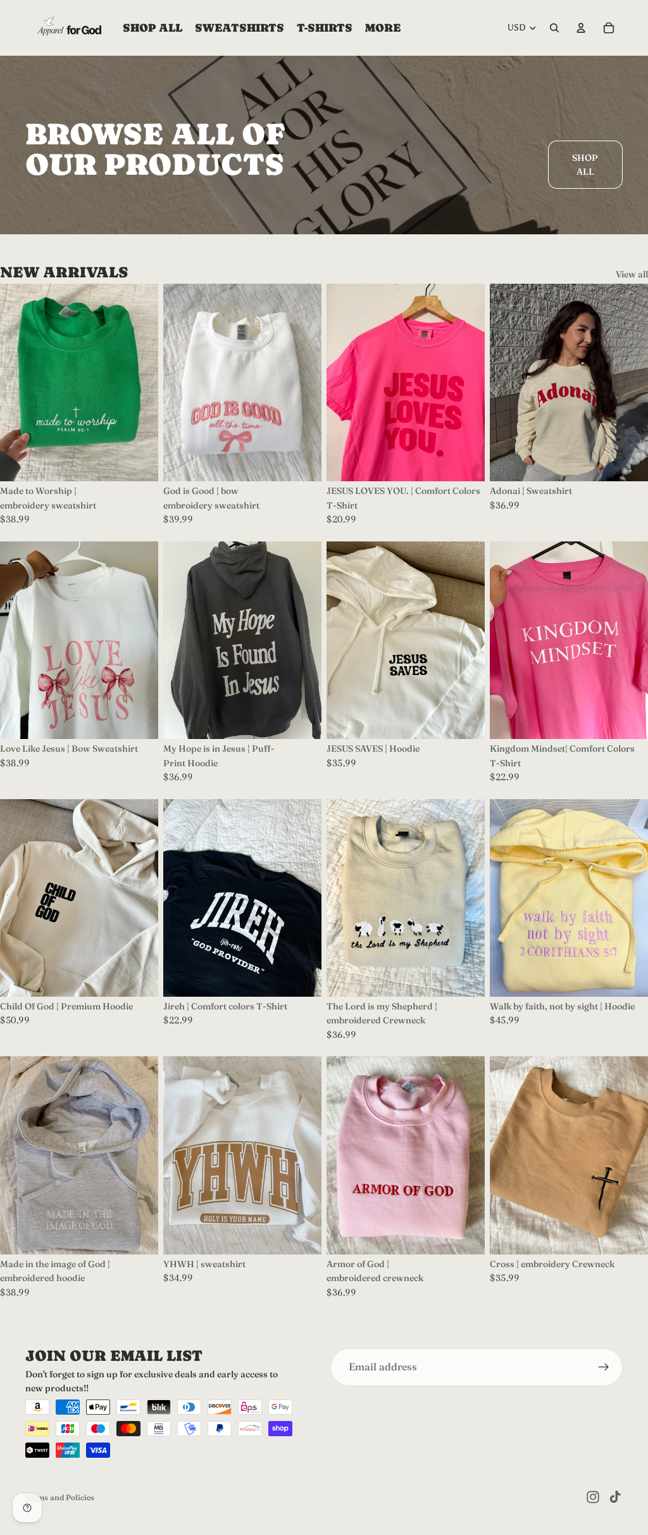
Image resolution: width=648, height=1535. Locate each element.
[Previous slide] (19, 640)
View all (632, 274)
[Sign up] (603, 1367)
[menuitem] (383, 27)
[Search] (554, 28)
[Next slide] (139, 640)
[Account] (581, 28)
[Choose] (138, 461)
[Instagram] (593, 1497)
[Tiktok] (615, 1497)
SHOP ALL (585, 164)
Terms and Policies (59, 1497)
